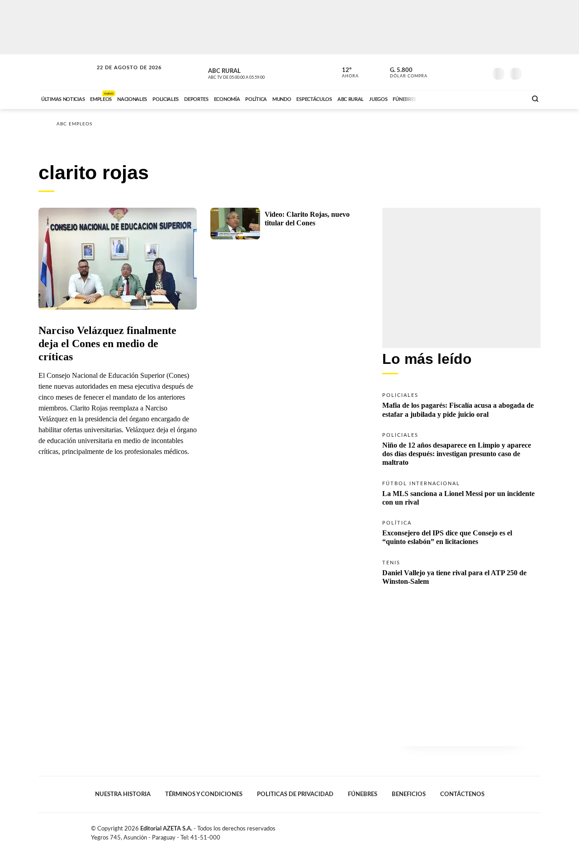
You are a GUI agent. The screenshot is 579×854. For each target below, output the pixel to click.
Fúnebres (362, 794)
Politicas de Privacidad (295, 794)
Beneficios (409, 794)
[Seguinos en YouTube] (466, 72)
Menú (532, 72)
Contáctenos (462, 794)
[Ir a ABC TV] (447, 98)
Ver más (461, 404)
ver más (345, 73)
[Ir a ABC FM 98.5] (508, 98)
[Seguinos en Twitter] (452, 72)
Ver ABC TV (253, 72)
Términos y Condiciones (203, 794)
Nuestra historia (123, 794)
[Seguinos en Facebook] (439, 72)
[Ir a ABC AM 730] (472, 98)
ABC (66, 72)
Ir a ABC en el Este (121, 76)
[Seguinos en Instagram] (480, 72)
